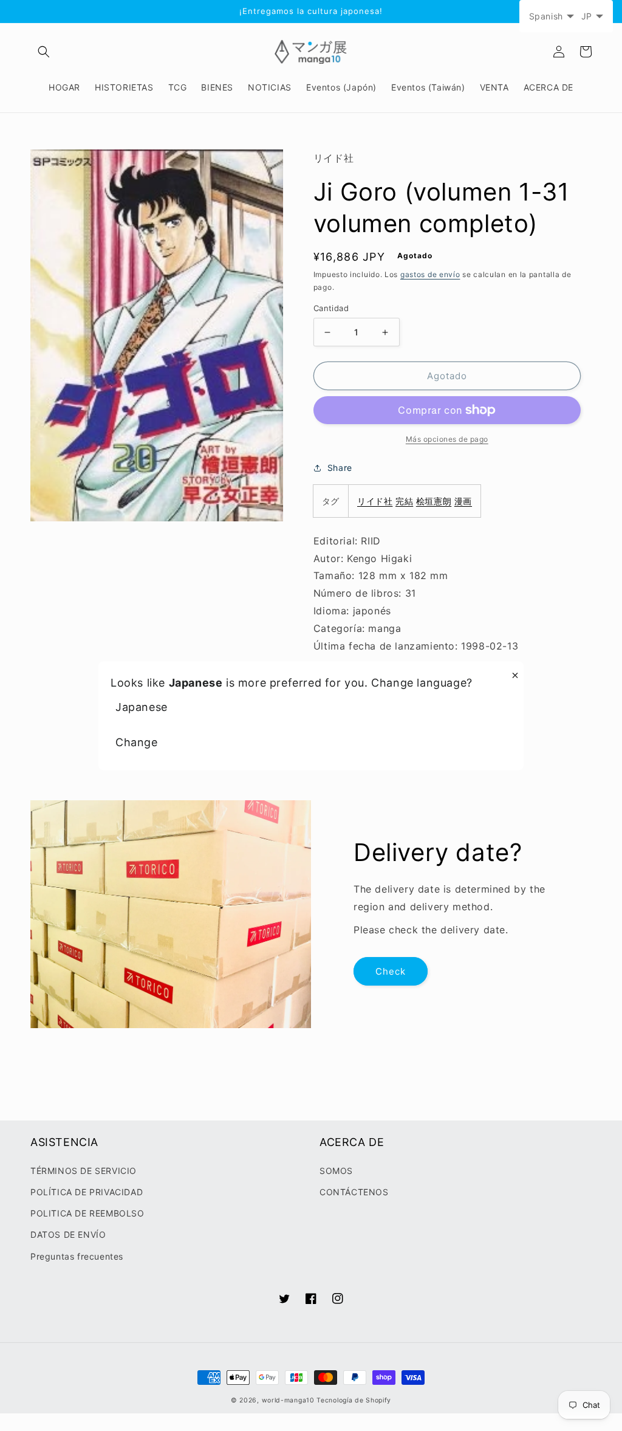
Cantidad (331, 308)
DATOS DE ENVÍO (68, 1234)
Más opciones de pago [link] (447, 439)
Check (390, 971)
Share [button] (339, 467)
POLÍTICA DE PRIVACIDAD (86, 1192)
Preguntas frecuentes (76, 1256)
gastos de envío (430, 274)
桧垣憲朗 (433, 501)
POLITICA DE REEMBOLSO (87, 1213)
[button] (43, 51)
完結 (404, 501)
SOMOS (336, 1170)
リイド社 (374, 501)
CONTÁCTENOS (354, 1192)
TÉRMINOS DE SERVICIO (83, 1170)
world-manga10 (288, 1400)
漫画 (463, 501)
